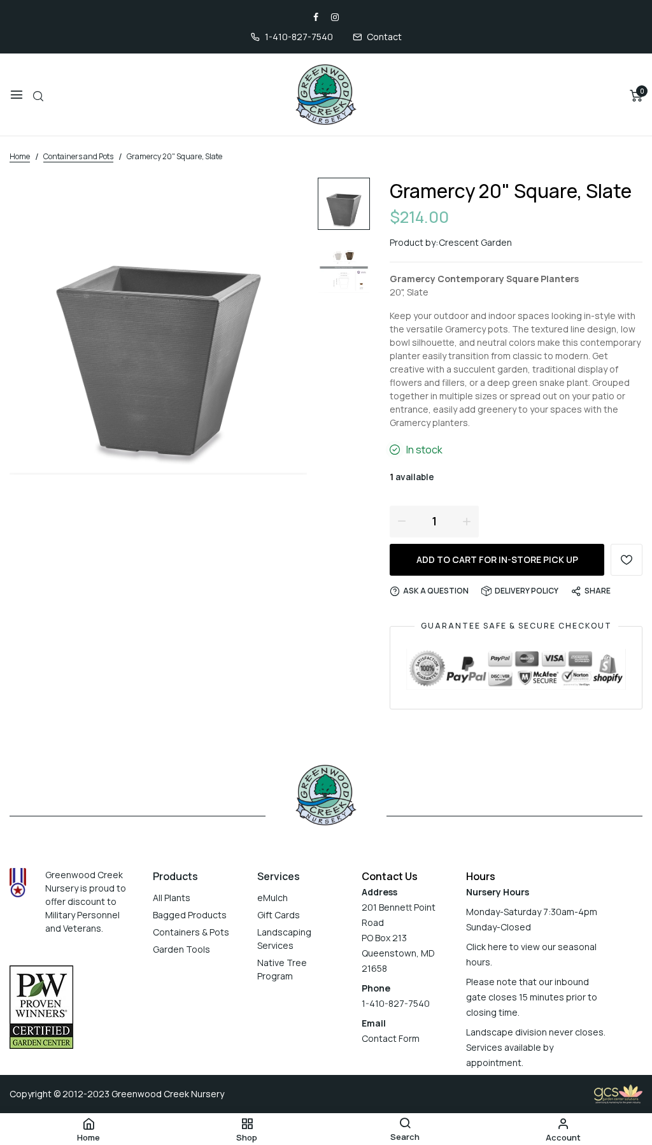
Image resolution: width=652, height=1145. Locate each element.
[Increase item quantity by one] (467, 521)
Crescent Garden (475, 242)
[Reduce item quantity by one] (402, 521)
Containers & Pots (191, 932)
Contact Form (391, 1038)
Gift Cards (278, 915)
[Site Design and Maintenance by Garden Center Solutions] (618, 1093)
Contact (384, 37)
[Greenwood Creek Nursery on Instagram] (335, 17)
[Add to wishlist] (626, 560)
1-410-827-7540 (299, 37)
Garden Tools (181, 949)
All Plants (171, 898)
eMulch (272, 898)
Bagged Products (190, 915)
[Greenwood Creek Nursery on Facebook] (315, 17)
